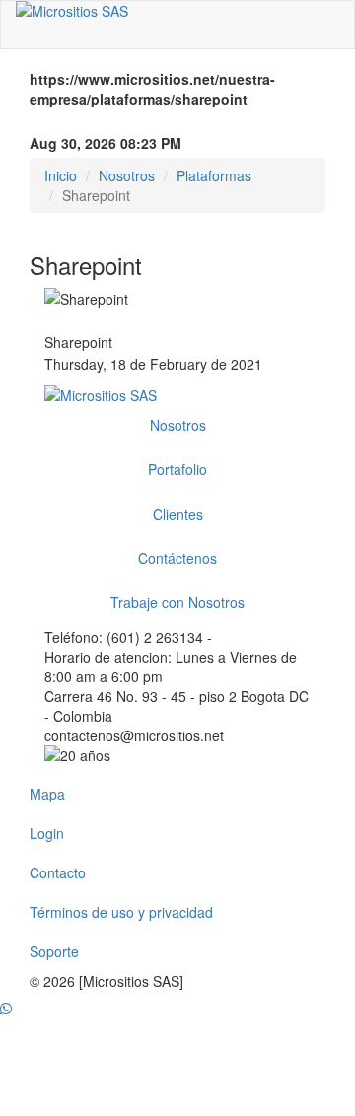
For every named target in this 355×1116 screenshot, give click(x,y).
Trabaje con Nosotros (177, 602)
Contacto (58, 872)
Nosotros (127, 175)
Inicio (60, 175)
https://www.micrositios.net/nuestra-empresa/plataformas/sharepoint (152, 88)
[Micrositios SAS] (177, 11)
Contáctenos (177, 558)
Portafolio (177, 469)
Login (47, 833)
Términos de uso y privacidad (121, 912)
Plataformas (214, 175)
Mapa (47, 793)
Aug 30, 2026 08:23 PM (105, 143)
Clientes (178, 513)
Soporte (54, 951)
